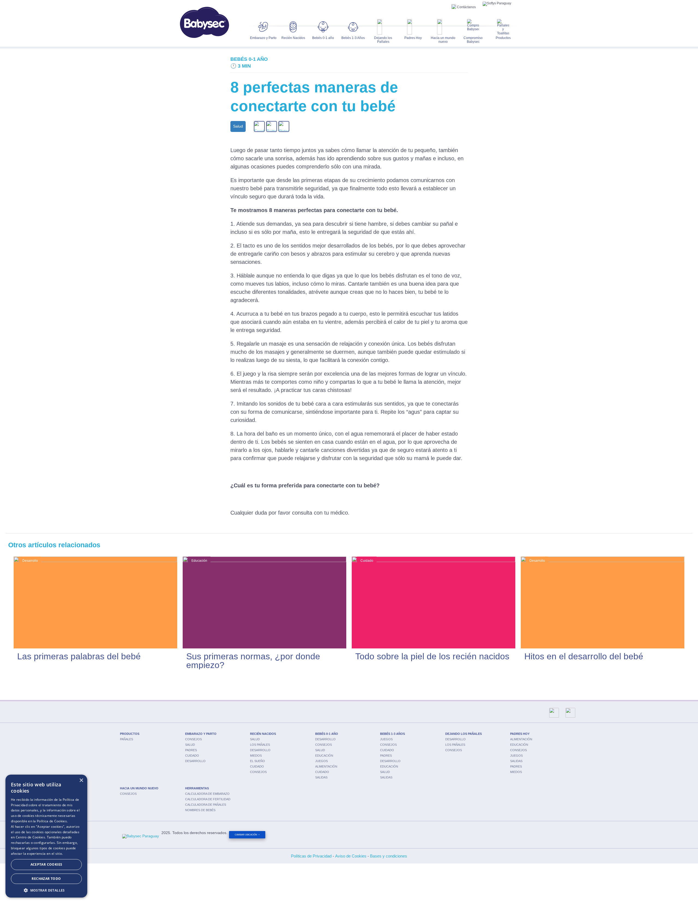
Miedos (256, 755)
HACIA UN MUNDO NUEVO (139, 788)
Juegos (321, 761)
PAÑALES (126, 739)
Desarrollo (195, 761)
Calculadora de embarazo (207, 793)
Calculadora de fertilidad (207, 799)
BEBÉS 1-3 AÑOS (392, 733)
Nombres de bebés (200, 810)
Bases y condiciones (388, 856)
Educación (324, 755)
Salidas (321, 777)
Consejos (193, 739)
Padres (191, 750)
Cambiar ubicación (246, 834)
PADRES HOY (519, 733)
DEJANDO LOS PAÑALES (463, 733)
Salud (190, 744)
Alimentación (326, 766)
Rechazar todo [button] (46, 878)
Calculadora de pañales (205, 804)
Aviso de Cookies (350, 856)
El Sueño (257, 761)
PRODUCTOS (129, 733)
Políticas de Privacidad (311, 856)
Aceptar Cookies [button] (46, 864)
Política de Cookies (52, 821)
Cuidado (192, 755)
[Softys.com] (497, 4)
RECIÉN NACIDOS (263, 733)
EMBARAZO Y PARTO (200, 733)
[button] (46, 889)
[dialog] (46, 836)
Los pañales (260, 744)
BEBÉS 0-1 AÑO (326, 733)
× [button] (81, 780)
